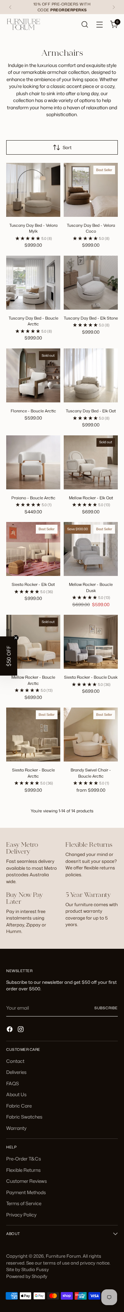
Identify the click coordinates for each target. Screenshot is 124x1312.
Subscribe (106, 1007)
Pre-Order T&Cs (23, 1158)
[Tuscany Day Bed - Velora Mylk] (33, 190)
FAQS (12, 1083)
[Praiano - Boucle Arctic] (33, 462)
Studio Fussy (35, 1269)
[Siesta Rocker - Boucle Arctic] (33, 734)
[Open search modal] (85, 25)
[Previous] (10, 7)
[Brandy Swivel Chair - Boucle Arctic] (91, 734)
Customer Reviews (26, 1181)
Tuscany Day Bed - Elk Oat (91, 411)
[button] (8, 656)
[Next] (113, 7)
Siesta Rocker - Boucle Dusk (90, 677)
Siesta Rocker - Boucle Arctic (33, 773)
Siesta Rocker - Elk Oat (33, 584)
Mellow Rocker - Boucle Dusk (91, 587)
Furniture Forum (63, 1256)
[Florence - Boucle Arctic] (33, 375)
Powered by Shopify (26, 1276)
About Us (16, 1094)
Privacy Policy (21, 1214)
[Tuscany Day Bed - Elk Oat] (91, 375)
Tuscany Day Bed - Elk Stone (91, 318)
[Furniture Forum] (23, 24)
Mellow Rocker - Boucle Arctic (33, 680)
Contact (15, 1061)
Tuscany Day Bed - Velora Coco (91, 228)
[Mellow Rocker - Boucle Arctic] (33, 642)
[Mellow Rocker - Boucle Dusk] (91, 549)
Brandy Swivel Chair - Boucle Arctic (91, 773)
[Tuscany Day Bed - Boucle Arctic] (33, 283)
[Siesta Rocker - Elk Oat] (33, 549)
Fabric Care (19, 1105)
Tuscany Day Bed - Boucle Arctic (33, 321)
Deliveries (16, 1072)
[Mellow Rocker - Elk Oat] (91, 462)
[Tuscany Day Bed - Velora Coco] (91, 190)
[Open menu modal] (99, 25)
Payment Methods (26, 1192)
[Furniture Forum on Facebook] (10, 1030)
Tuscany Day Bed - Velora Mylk (33, 228)
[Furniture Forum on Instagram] (21, 1030)
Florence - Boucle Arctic (33, 411)
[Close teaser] (16, 638)
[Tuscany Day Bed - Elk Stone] (91, 283)
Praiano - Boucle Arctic (33, 498)
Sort (67, 147)
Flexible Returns (23, 1170)
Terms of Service (23, 1203)
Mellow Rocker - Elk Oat (91, 498)
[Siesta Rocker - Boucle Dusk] (91, 642)
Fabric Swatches (24, 1116)
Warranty (16, 1128)
